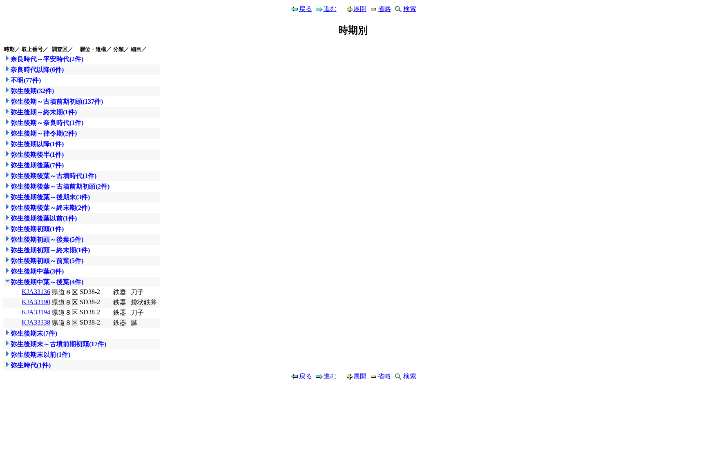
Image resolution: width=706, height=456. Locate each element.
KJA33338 (36, 322)
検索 (409, 8)
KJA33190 (36, 301)
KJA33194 (36, 312)
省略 (384, 8)
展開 (359, 8)
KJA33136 (36, 291)
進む (330, 8)
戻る (305, 8)
